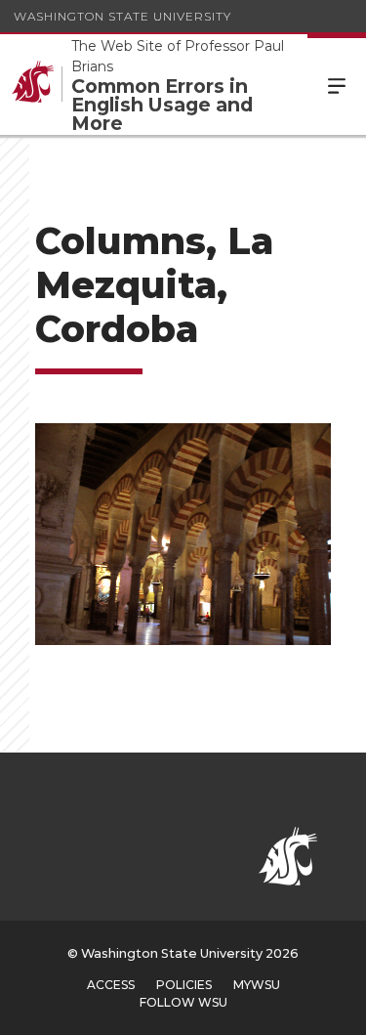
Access (111, 984)
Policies (184, 984)
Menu (336, 84)
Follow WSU (183, 1002)
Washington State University (122, 16)
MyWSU (256, 984)
